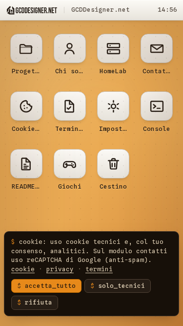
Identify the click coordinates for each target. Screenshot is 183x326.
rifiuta (38, 302)
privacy (60, 269)
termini (99, 269)
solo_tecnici (121, 285)
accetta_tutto (50, 285)
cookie (23, 269)
